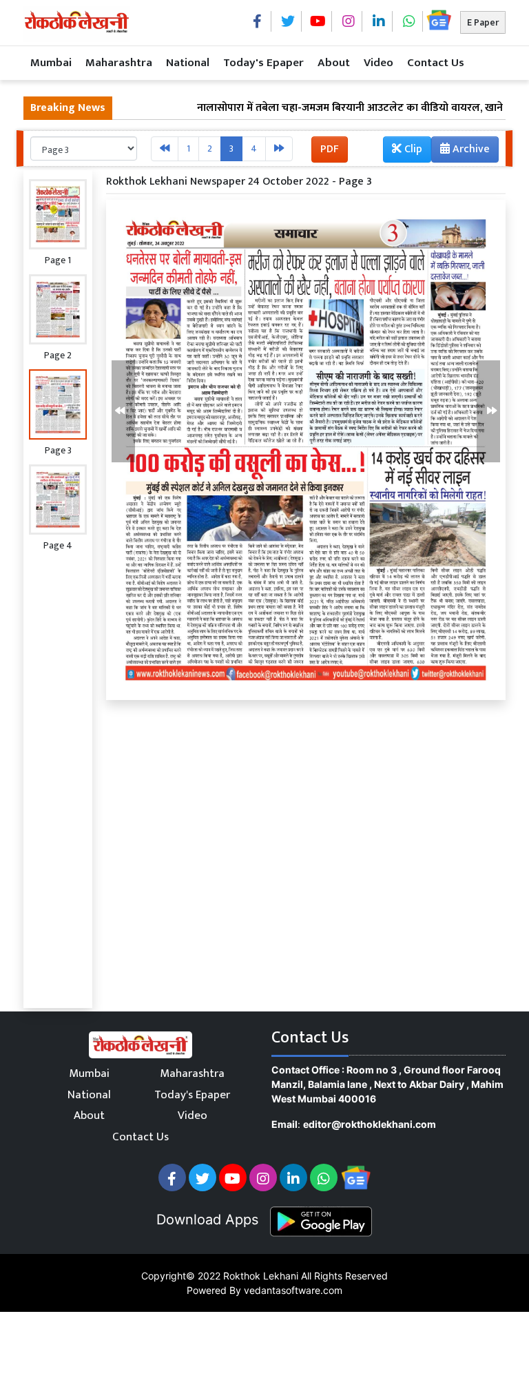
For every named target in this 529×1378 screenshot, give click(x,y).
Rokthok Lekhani (260, 1276)
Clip (412, 149)
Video (378, 62)
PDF (329, 149)
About (334, 62)
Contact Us (435, 62)
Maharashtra (118, 62)
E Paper (483, 22)
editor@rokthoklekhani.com (369, 1124)
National (187, 62)
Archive (470, 149)
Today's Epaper (263, 62)
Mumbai (51, 62)
